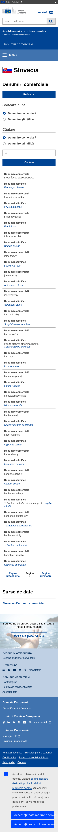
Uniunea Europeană (13, 741)
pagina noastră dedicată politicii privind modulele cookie (30, 783)
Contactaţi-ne (9, 682)
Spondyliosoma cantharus (18, 425)
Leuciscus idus (12, 265)
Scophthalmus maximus (17, 346)
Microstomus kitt (13, 405)
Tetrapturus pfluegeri (15, 545)
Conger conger (12, 483)
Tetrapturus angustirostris (18, 525)
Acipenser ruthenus (15, 285)
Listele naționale (37, 31)
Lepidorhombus (12, 366)
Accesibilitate (9, 692)
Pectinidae (10, 226)
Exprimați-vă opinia (29, 636)
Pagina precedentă (13, 574)
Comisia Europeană (11, 31)
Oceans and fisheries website (18, 658)
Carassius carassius (15, 464)
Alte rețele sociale (38, 722)
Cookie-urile (9, 757)
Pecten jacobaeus (14, 187)
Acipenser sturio (13, 304)
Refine (27, 94)
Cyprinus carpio (12, 444)
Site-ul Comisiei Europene (16, 708)
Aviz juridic (8, 762)
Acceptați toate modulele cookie (34, 815)
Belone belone (12, 246)
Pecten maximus (13, 207)
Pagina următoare (45, 574)
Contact (21, 762)
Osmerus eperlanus (15, 564)
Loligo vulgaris (12, 386)
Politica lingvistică (12, 752)
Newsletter (35, 670)
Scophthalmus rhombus (17, 324)
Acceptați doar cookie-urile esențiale (34, 824)
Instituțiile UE (9, 736)
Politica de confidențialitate (17, 687)
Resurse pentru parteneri (38, 752)
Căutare (51, 21)
